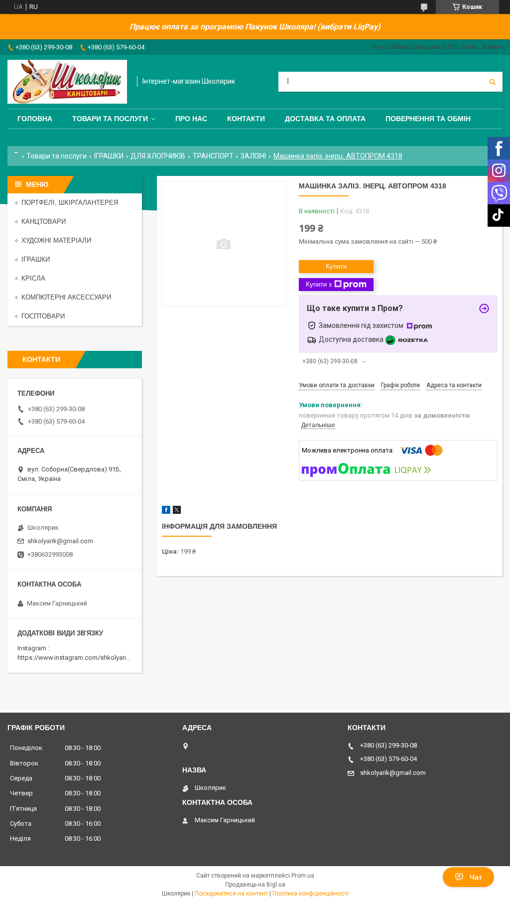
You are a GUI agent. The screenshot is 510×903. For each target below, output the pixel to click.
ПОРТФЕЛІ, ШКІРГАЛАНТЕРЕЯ (69, 202)
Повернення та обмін (428, 119)
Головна (34, 119)
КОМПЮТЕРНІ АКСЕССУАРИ (66, 297)
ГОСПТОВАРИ (43, 316)
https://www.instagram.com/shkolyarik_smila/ (83, 657)
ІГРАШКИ (109, 156)
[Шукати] (493, 82)
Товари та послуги (110, 119)
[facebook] (166, 511)
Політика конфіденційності (310, 893)
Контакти (246, 119)
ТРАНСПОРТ (213, 156)
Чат (476, 877)
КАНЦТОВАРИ (43, 221)
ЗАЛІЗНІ (253, 156)
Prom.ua (302, 875)
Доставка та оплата (325, 119)
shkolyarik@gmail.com (60, 541)
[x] (177, 511)
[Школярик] (67, 82)
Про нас (191, 119)
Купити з (319, 284)
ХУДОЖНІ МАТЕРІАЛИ (56, 240)
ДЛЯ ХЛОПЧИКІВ (157, 156)
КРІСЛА (33, 278)
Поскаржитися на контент (231, 893)
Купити (336, 266)
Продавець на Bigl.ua (255, 884)
